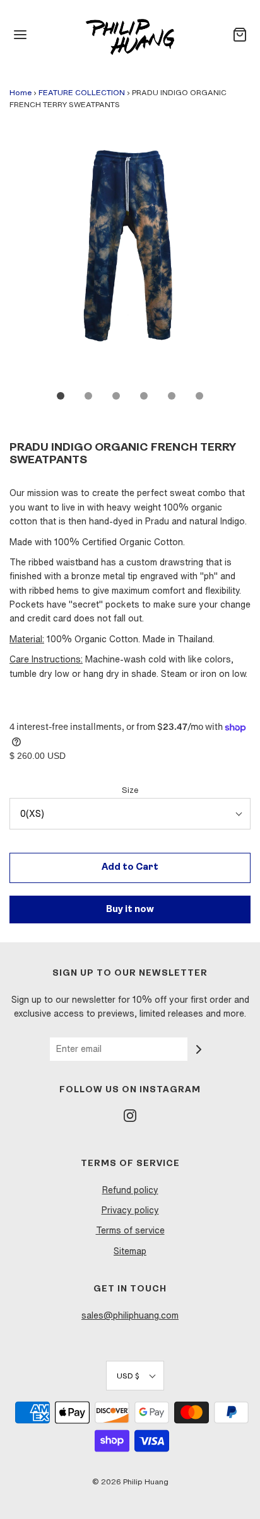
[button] (130, 257)
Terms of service (130, 1230)
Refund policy (130, 1190)
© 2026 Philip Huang (130, 1481)
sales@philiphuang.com (130, 1315)
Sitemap (130, 1251)
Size (130, 790)
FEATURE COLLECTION (81, 92)
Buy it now (130, 910)
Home (20, 92)
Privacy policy (130, 1210)
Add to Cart (130, 867)
